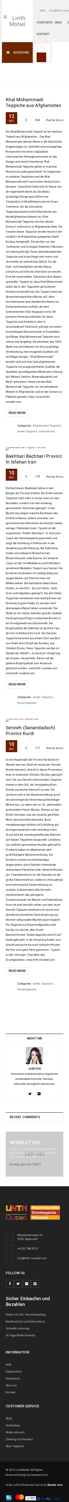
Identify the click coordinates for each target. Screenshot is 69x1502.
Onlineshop (13, 1425)
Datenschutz (14, 1371)
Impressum (13, 1378)
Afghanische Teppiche (47, 425)
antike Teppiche (27, 431)
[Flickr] (39, 1094)
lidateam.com (39, 1474)
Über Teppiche (15, 1446)
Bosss (59, 120)
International (47, 431)
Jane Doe (34, 1068)
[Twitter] (30, 1094)
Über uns (11, 1385)
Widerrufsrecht (16, 1432)
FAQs (9, 1418)
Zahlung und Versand (19, 1439)
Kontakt (11, 1392)
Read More (17, 413)
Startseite (50, 69)
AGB (8, 1364)
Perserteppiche (27, 702)
